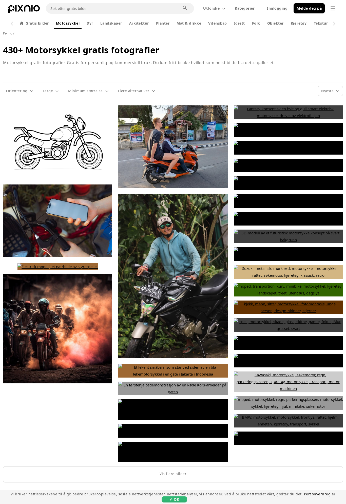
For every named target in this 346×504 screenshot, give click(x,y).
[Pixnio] (24, 10)
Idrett (239, 23)
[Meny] (333, 8)
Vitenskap (217, 23)
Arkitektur (139, 23)
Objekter (275, 23)
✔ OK (174, 499)
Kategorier (245, 8)
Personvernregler (320, 494)
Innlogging (277, 8)
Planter (163, 23)
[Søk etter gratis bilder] (185, 8)
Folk (256, 23)
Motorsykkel (68, 23)
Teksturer (323, 23)
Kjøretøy (299, 23)
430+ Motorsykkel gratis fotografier (81, 50)
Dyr (90, 23)
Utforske (211, 8)
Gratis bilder (37, 23)
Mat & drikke (189, 23)
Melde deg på (309, 8)
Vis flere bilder (173, 473)
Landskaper (111, 23)
